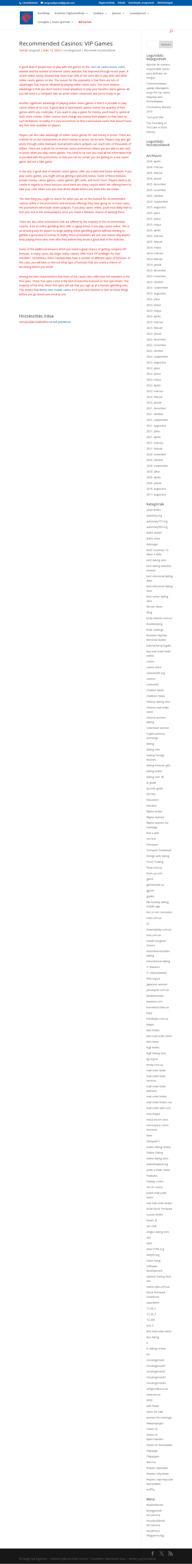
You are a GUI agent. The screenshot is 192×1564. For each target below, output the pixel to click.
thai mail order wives (159, 1331)
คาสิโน (150, 1489)
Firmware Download (158, 850)
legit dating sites (156, 1053)
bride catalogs (155, 629)
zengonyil (34, 50)
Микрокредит (155, 1423)
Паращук (152, 1450)
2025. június (153, 218)
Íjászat (116, 13)
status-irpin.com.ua (158, 1286)
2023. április (153, 316)
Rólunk (121, 3)
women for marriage (159, 1417)
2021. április (153, 437)
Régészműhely (107, 3)
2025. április (153, 230)
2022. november (156, 345)
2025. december (156, 184)
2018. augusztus (156, 488)
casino (150, 661)
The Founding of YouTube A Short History (156, 127)
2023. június (153, 305)
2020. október (154, 460)
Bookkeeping (154, 624)
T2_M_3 (151, 1314)
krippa (150, 1024)
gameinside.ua (155, 884)
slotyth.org (152, 1255)
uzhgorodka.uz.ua (157, 1389)
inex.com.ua (153, 935)
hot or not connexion (159, 912)
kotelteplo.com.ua (157, 1018)
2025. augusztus (156, 207)
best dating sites (156, 560)
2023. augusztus (156, 293)
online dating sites (157, 1158)
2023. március (154, 322)
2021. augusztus (156, 425)
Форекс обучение (157, 1473)
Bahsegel (152, 544)
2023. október (154, 282)
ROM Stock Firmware (159, 1208)
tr (147, 1343)
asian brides (153, 510)
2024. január (153, 264)
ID (147, 923)
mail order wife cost (158, 1108)
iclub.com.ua (153, 918)
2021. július (153, 431)
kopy (149, 1013)
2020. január (153, 483)
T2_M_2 (151, 1308)
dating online (154, 771)
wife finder (152, 1406)
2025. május (153, 224)
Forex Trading (154, 862)
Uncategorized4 (156, 1383)
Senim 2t (151, 1220)
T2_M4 (150, 1319)
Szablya (98, 13)
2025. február (154, 241)
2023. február (154, 328)
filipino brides (154, 811)
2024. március (154, 253)
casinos (151, 679)
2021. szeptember (157, 420)
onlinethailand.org (157, 1164)
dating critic (153, 749)
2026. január (153, 178)
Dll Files (151, 794)
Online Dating (154, 1152)
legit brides (153, 1047)
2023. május (153, 310)
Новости (152, 1429)
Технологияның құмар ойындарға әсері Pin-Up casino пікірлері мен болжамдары (158, 92)
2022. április (153, 385)
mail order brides (156, 1096)
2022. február (154, 397)
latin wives (152, 1041)
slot (148, 1237)
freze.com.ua (154, 867)
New (149, 1135)
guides (150, 896)
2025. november (156, 190)
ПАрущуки (152, 1456)
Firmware (152, 844)
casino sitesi (153, 667)
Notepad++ (153, 1141)
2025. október (154, 196)
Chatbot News (155, 690)
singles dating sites (157, 1232)
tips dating (152, 1337)
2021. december (156, 408)
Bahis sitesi (153, 538)
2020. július (153, 471)
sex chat (151, 1226)
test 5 (149, 1325)
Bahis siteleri (154, 532)
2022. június (153, 374)
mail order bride (156, 1070)
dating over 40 (155, 777)
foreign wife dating (157, 856)
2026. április (153, 161)
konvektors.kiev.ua (157, 1007)
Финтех (151, 1462)
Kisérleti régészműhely (70, 13)
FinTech (151, 839)
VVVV (149, 1400)
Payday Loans (155, 1181)
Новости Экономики (159, 1445)
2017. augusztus (156, 494)
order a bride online (158, 1170)
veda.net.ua (153, 1394)
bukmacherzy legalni (158, 645)
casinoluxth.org (155, 673)
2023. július (153, 299)
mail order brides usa (159, 1102)
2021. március (154, 443)
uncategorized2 (155, 1371)
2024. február (154, 259)
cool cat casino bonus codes (107, 67)
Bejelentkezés (155, 1505)
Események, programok (141, 3)
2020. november (156, 454)
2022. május (153, 379)
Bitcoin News (154, 606)
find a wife (152, 833)
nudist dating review (158, 1147)
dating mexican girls (158, 765)
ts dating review (156, 1348)
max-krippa (153, 1114)
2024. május (153, 247)
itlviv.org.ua (153, 978)
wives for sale (154, 1411)
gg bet (150, 890)
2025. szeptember (157, 201)
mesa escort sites (157, 1119)
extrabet (151, 805)
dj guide (151, 782)
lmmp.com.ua (154, 1064)
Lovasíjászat (138, 13)
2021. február (154, 448)
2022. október (154, 351)
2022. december (156, 339)
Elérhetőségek (165, 3)
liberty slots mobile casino (55, 290)
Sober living (153, 1260)
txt (148, 1354)
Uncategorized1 (156, 1366)
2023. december (156, 270)
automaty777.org (156, 521)
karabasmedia (155, 995)
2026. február (154, 173)
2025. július (153, 213)
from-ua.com (154, 873)
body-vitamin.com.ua (159, 618)
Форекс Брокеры (157, 1468)
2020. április (153, 477)
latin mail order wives (159, 1036)
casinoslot (152, 684)
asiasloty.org (154, 515)
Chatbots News (155, 696)
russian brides (154, 1214)
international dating (158, 961)
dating (150, 743)
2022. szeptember (157, 356)
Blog (149, 612)
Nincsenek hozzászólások (99, 50)
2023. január (153, 333)
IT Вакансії (153, 967)
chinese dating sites (158, 701)
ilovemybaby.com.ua (158, 929)
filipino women (155, 817)
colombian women (157, 728)
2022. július (153, 368)
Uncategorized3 (156, 1377)
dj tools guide (154, 788)
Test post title (154, 117)
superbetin (152, 1302)
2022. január (153, 402)
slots (149, 1243)
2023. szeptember (157, 287)
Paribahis (152, 1175)
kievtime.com (154, 1001)
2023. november (156, 276)
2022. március (154, 391)
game (149, 879)
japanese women (156, 984)
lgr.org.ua (152, 1059)
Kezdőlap (44, 13)
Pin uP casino (154, 1187)
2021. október (154, 414)
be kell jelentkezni (60, 322)
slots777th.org (155, 1249)
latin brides (153, 1030)
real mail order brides (159, 1203)
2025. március (154, 236)
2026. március (154, 167)
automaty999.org (156, 527)
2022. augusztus (156, 362)
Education (152, 800)
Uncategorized (72, 50)
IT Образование (156, 973)
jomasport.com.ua (157, 990)
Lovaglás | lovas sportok (54, 22)
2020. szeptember (157, 465)
